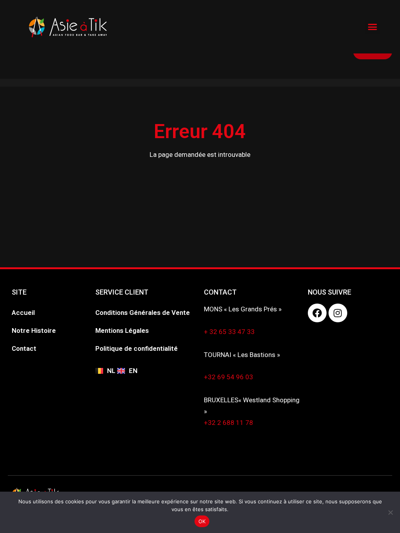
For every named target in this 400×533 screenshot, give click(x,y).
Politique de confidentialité (136, 348)
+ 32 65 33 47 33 (229, 332)
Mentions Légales (122, 330)
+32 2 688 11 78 (228, 422)
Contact (24, 348)
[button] (372, 27)
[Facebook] (317, 313)
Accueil (23, 312)
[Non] (390, 512)
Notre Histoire (34, 330)
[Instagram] (338, 313)
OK (202, 521)
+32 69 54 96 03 (228, 377)
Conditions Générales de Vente (142, 312)
